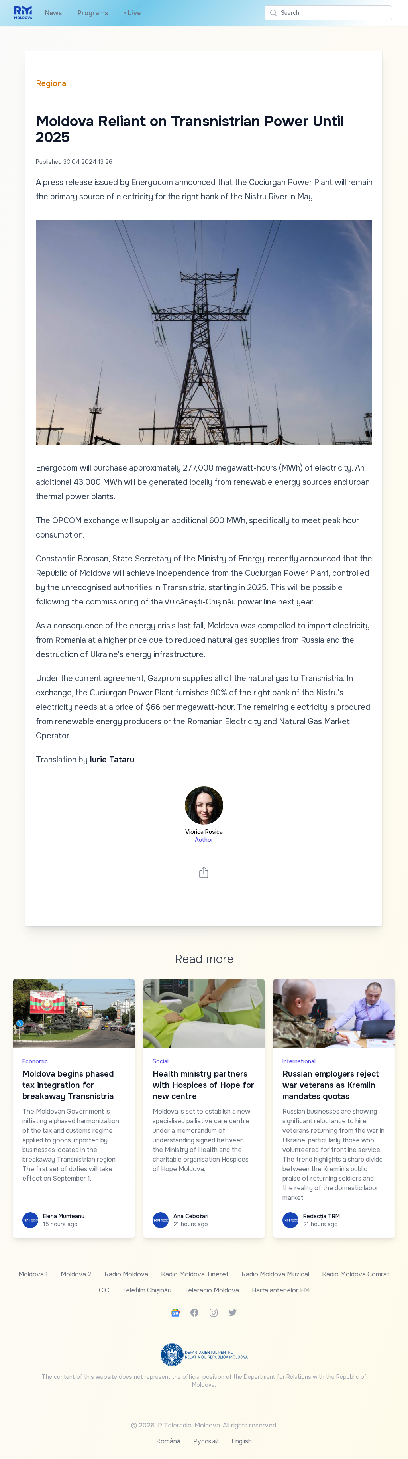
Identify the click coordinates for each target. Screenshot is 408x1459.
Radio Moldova (126, 1274)
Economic (35, 1061)
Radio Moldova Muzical (275, 1274)
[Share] (204, 872)
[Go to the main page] (23, 13)
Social (161, 1061)
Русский (206, 1441)
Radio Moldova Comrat (356, 1274)
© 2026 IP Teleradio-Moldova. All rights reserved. (204, 1425)
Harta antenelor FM (281, 1290)
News (53, 13)
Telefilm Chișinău (146, 1290)
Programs (93, 13)
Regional (52, 84)
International (299, 1061)
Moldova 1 (33, 1274)
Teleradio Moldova (211, 1290)
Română (168, 1441)
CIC (104, 1290)
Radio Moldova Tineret (195, 1274)
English (241, 1441)
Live (132, 13)
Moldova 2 (76, 1274)
